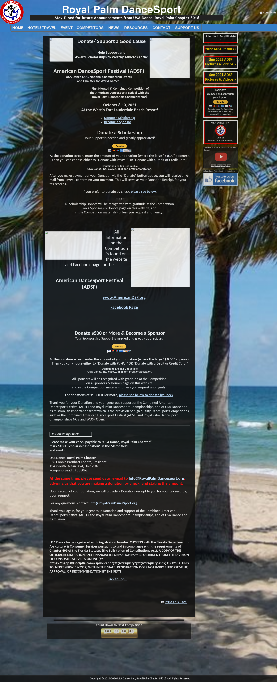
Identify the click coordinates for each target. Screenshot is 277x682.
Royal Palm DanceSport (121, 9)
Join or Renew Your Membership (220, 132)
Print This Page (176, 602)
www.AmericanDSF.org (124, 297)
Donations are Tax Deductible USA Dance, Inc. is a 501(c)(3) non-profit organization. (220, 111)
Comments (269, 12)
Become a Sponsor (117, 122)
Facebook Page (124, 307)
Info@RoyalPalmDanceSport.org (113, 503)
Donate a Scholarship (119, 118)
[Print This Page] (162, 602)
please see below (143, 192)
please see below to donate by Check (146, 395)
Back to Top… (117, 579)
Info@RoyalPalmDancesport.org (156, 479)
